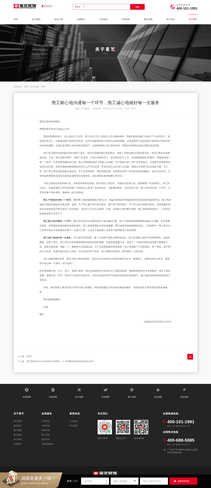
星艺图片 (18, 425)
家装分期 (46, 430)
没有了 (30, 356)
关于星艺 (193, 19)
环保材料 (125, 19)
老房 (75, 481)
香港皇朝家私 (48, 444)
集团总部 (48, 6)
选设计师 (58, 19)
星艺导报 (18, 439)
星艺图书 (18, 435)
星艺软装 (46, 439)
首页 (16, 19)
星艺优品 (170, 19)
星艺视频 (18, 430)
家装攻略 (148, 19)
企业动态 (35, 86)
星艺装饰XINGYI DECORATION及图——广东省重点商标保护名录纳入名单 (60, 361)
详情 (43, 86)
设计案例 (36, 19)
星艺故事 (74, 425)
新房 (69, 481)
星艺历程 (18, 421)
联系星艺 (18, 444)
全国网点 (81, 19)
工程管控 (103, 19)
